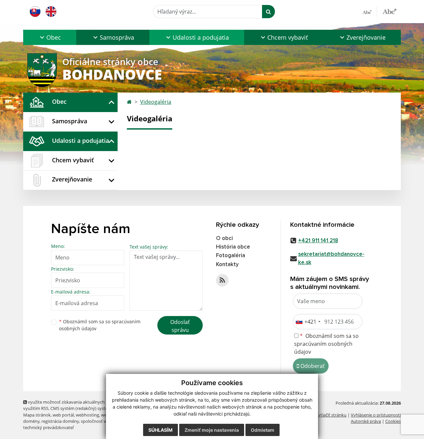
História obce (233, 247)
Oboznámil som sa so (99, 325)
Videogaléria (155, 101)
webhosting (87, 415)
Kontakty (227, 264)
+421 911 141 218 (318, 241)
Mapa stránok (37, 415)
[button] (49, 37)
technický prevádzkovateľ (48, 427)
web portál (63, 415)
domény (31, 421)
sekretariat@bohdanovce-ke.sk (331, 258)
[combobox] (307, 321)
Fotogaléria (230, 256)
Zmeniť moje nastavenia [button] (212, 430)
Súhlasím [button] (160, 430)
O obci (224, 238)
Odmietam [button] (262, 430)
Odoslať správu (180, 326)
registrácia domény (60, 421)
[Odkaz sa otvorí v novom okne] (222, 280)
